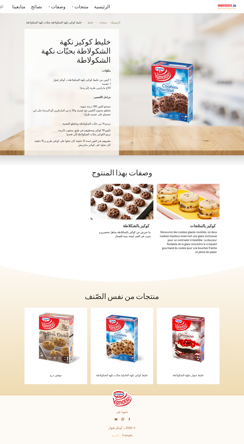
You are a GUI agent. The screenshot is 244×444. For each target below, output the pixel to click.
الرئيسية (102, 7)
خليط (90, 22)
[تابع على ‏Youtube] (116, 419)
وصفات (58, 7)
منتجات (81, 7)
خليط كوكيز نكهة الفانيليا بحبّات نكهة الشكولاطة (122, 375)
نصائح (36, 7)
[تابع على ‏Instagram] (122, 419)
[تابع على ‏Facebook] (129, 419)
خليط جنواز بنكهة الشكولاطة (188, 375)
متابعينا (18, 7)
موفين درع (56, 375)
